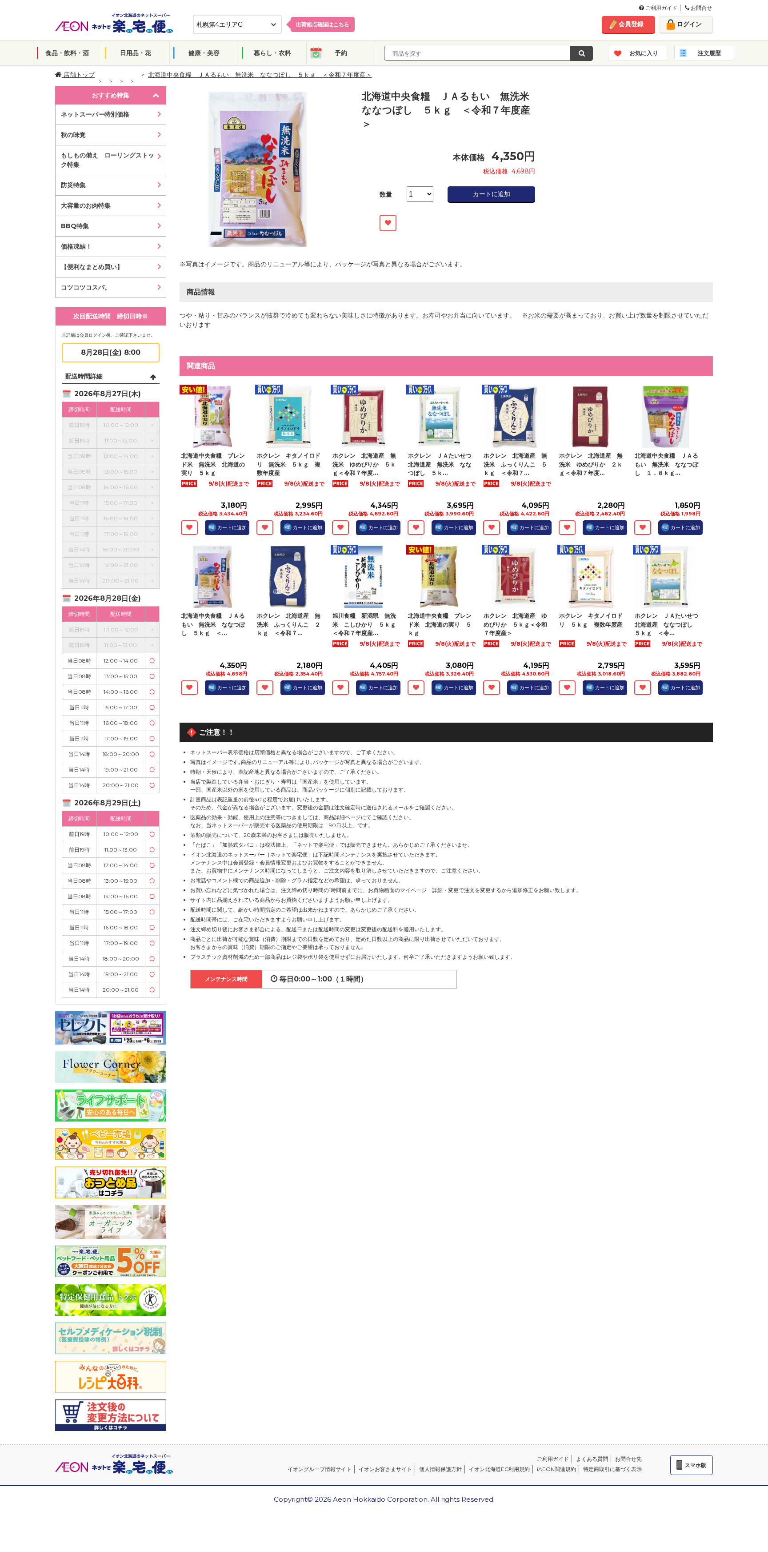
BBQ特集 (75, 226)
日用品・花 (135, 53)
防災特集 (73, 185)
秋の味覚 (73, 135)
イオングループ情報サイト (320, 1469)
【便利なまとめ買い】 (92, 267)
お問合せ (700, 7)
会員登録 (631, 24)
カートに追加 (491, 194)
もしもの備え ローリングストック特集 (107, 160)
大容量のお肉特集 (86, 205)
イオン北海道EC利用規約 (499, 1469)
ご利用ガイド (660, 7)
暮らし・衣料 (272, 53)
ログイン (689, 24)
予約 (341, 53)
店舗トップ (78, 75)
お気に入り (643, 52)
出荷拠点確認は (322, 24)
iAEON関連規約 (556, 1469)
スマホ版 (695, 1465)
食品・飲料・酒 (67, 53)
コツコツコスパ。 (86, 287)
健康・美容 (204, 53)
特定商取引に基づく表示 (612, 1469)
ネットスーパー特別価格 (95, 114)
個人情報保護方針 (440, 1469)
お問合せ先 (628, 1459)
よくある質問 (592, 1459)
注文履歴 (709, 52)
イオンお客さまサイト (385, 1469)
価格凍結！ (76, 246)
